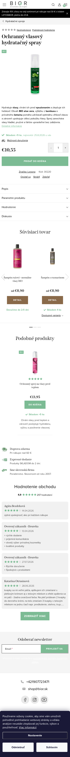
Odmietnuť (18, 747)
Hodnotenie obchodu (35, 486)
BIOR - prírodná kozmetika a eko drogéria (44, 700)
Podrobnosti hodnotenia (43, 30)
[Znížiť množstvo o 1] (51, 147)
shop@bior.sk (38, 688)
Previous (3, 277)
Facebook (25, 700)
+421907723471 (37, 681)
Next (67, 277)
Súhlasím (52, 747)
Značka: (27, 171)
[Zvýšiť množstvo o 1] (65, 147)
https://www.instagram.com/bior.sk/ (35, 700)
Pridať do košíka (35, 161)
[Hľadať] (53, 4)
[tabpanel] (17, 281)
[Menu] (4, 4)
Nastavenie (35, 735)
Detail (17, 300)
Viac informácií (28, 727)
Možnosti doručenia (17, 140)
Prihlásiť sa (54, 648)
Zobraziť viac (35, 616)
